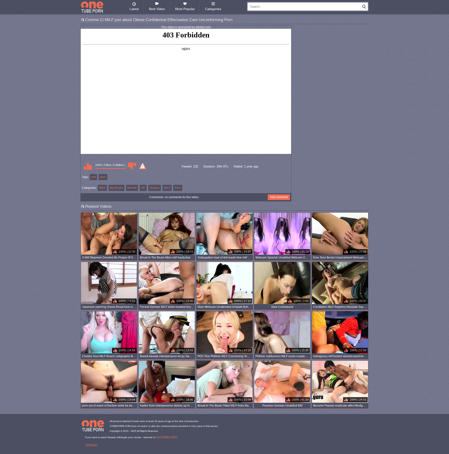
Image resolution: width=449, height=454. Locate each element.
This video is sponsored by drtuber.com (186, 27)
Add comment (279, 197)
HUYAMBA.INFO (166, 437)
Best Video (157, 9)
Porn (178, 187)
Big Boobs (116, 187)
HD (143, 187)
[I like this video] (87, 166)
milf (93, 177)
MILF (167, 187)
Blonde (132, 187)
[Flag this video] (142, 166)
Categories (213, 9)
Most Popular (185, 9)
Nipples (154, 187)
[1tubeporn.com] (92, 7)
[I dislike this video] (131, 166)
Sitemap (91, 445)
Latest (134, 9)
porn (103, 177)
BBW (102, 187)
